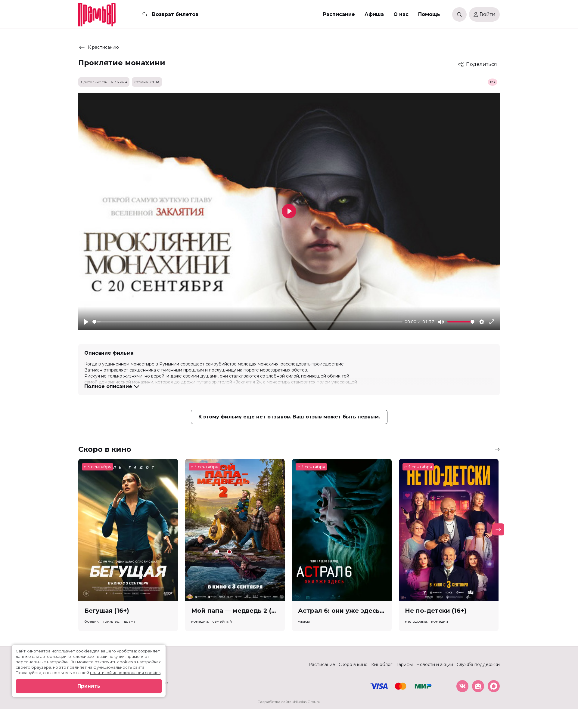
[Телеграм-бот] (478, 686)
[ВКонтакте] (462, 686)
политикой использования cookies (125, 672)
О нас (401, 14)
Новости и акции (434, 664)
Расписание (339, 14)
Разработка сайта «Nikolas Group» (289, 701)
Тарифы (404, 664)
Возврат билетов (175, 14)
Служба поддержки (478, 664)
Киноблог (381, 664)
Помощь (429, 14)
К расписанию (103, 47)
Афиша (374, 14)
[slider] (247, 322)
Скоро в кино (353, 664)
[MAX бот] (494, 686)
